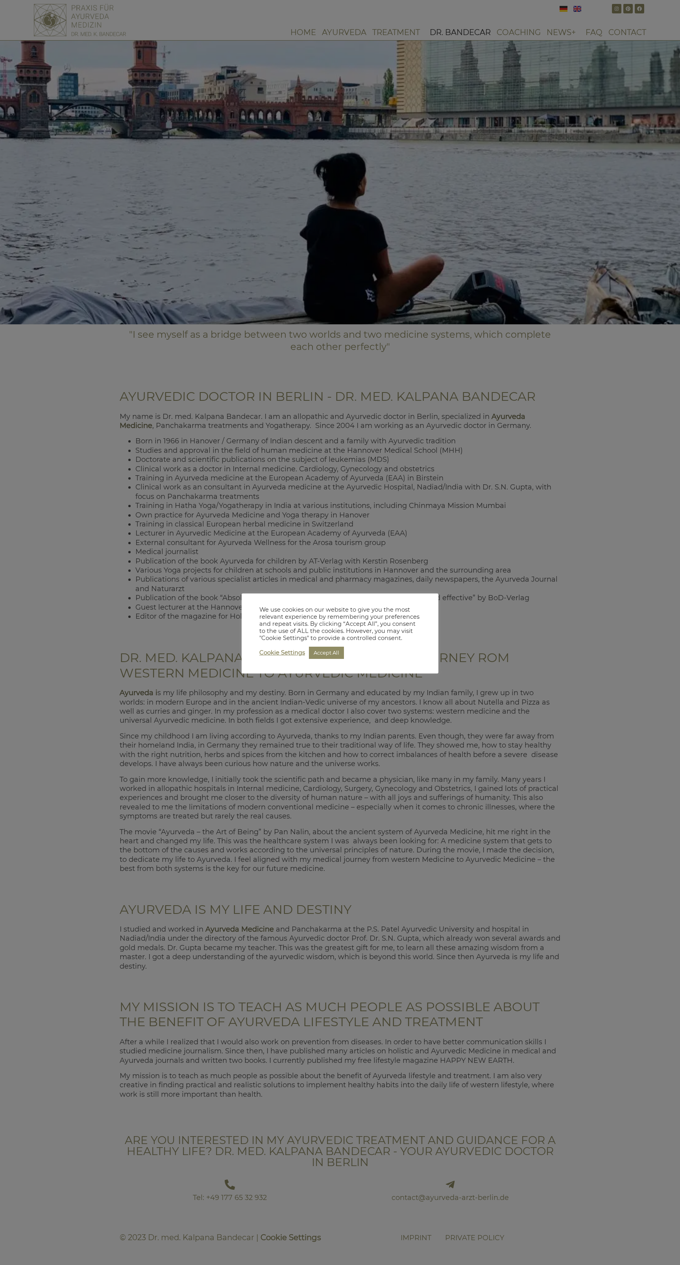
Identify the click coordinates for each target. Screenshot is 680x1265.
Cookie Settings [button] (282, 652)
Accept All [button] (326, 652)
